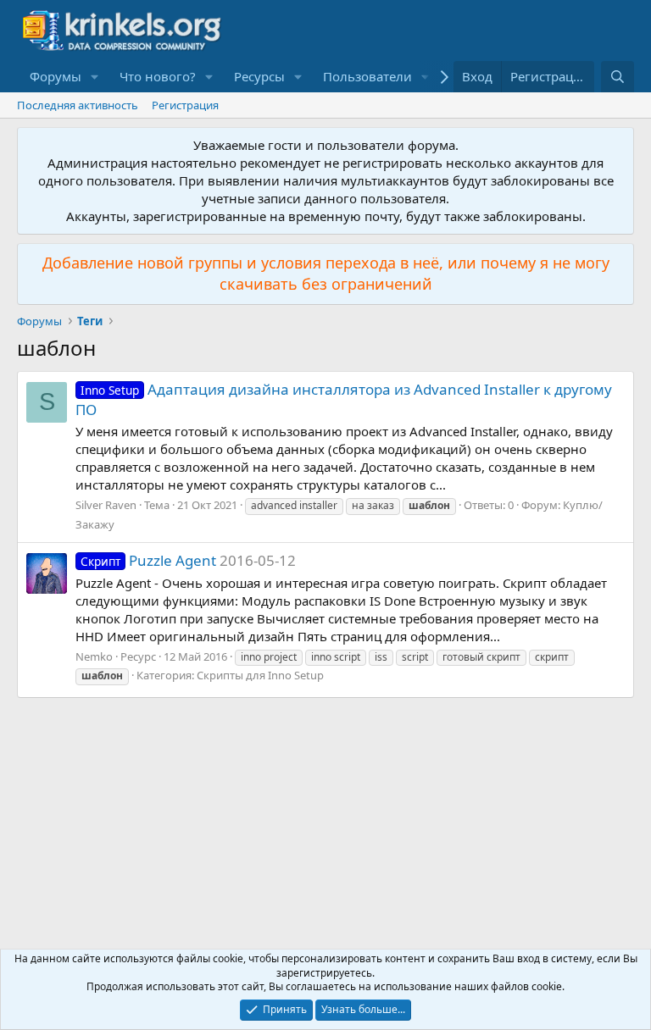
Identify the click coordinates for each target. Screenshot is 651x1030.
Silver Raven (105, 504)
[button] (95, 76)
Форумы (55, 76)
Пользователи (367, 76)
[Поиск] (617, 76)
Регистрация (185, 105)
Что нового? (158, 76)
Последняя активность (77, 105)
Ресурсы (259, 76)
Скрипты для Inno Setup (260, 675)
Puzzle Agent (148, 560)
